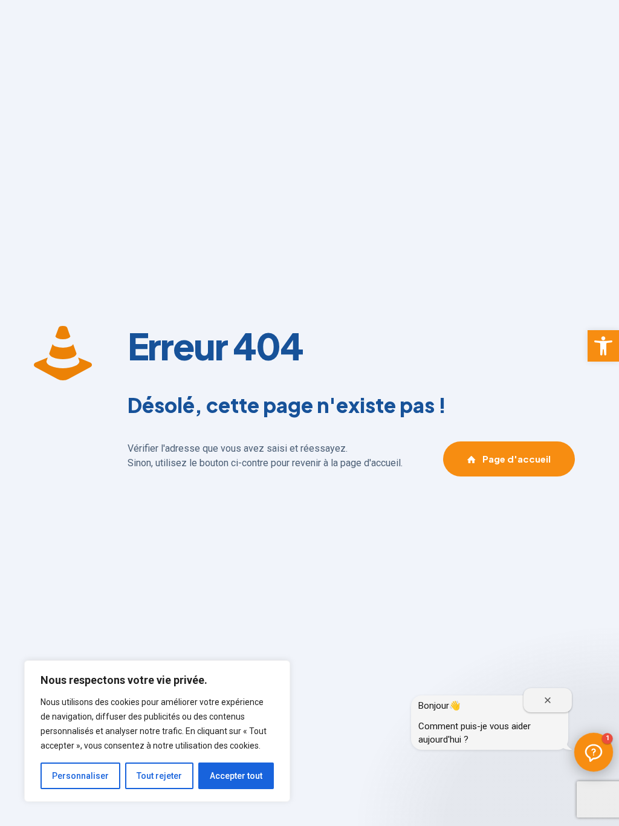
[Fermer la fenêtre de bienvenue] (547, 700)
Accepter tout (236, 776)
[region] (157, 731)
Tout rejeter (159, 776)
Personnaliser (80, 776)
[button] (603, 346)
